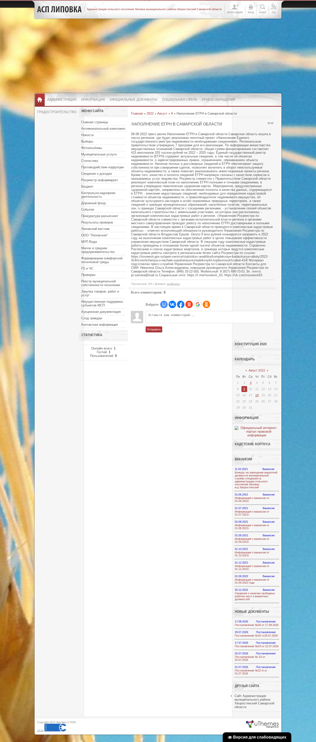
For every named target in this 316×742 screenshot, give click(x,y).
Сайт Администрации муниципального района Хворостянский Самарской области (254, 701)
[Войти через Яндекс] (189, 304)
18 (257, 395)
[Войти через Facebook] (180, 304)
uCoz (40, 730)
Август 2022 (257, 370)
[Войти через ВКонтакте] (172, 304)
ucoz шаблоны (262, 724)
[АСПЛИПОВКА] (59, 9)
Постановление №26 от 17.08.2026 (256, 624)
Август (162, 113)
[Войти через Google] (198, 304)
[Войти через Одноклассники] (206, 304)
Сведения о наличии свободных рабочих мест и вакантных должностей (255, 596)
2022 (150, 113)
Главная (137, 113)
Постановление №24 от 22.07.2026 (256, 646)
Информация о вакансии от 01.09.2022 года (252, 581)
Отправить (154, 329)
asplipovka (173, 283)
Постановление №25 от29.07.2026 (256, 635)
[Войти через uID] (164, 304)
